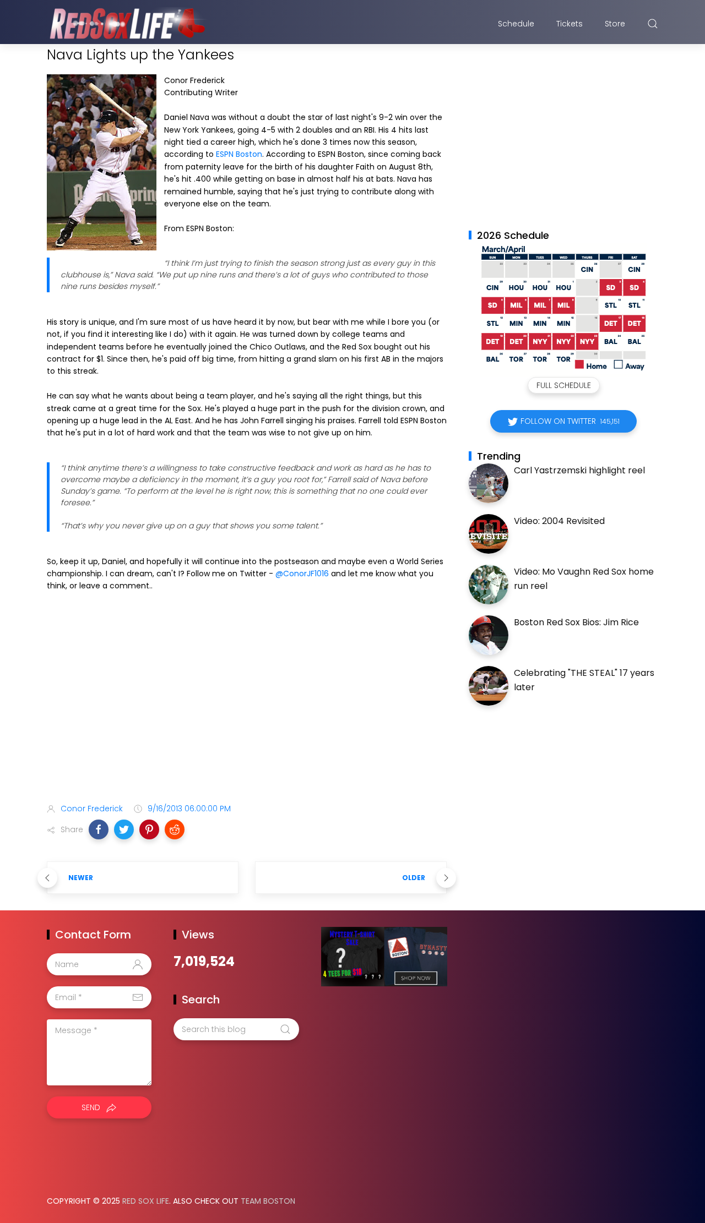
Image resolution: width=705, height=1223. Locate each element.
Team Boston (268, 1200)
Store (615, 23)
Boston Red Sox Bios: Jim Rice (576, 622)
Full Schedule (563, 385)
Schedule (516, 23)
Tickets (569, 23)
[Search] (652, 23)
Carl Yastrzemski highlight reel (579, 470)
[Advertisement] (247, 708)
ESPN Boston (239, 154)
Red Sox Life (145, 1200)
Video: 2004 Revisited (559, 521)
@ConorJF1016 (302, 573)
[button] (99, 829)
